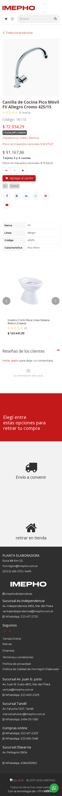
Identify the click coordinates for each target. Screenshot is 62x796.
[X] (17, 196)
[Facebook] (7, 196)
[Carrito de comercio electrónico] (5, 19)
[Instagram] (5, 631)
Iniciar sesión (10, 360)
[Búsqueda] (55, 19)
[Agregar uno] (23, 171)
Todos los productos (19, 32)
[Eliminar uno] (6, 171)
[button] (6, 301)
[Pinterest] (46, 196)
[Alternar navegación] (12, 18)
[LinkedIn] (26, 196)
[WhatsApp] (36, 196)
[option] (31, 301)
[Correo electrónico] (7, 205)
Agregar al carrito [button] (21, 178)
